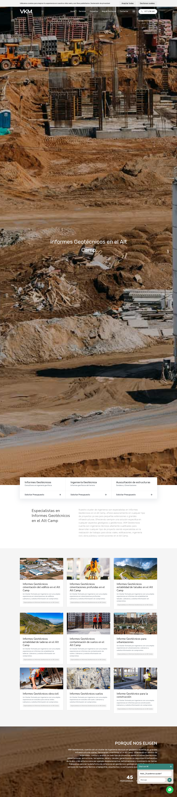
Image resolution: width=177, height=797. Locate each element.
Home (72, 11)
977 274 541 (149, 11)
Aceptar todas (128, 3)
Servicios (82, 11)
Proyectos (94, 11)
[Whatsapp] (169, 789)
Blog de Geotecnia (109, 11)
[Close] (171, 767)
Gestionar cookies (147, 3)
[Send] (169, 780)
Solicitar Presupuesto (34, 495)
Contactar (124, 11)
